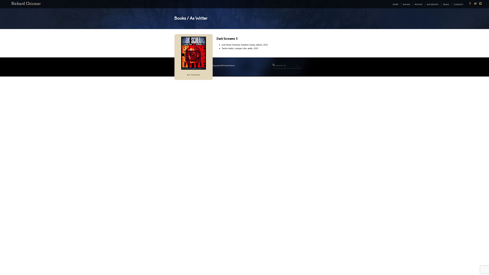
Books (406, 5)
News (446, 5)
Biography (433, 5)
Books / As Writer (190, 18)
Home (396, 5)
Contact (459, 5)
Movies (419, 5)
